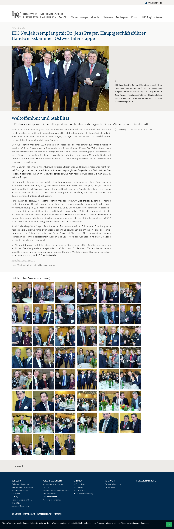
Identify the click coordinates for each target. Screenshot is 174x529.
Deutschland (110, 487)
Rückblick (47, 487)
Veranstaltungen (79, 17)
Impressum (29, 514)
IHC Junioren (79, 490)
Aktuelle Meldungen (20, 506)
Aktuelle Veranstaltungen (53, 484)
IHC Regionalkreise (152, 17)
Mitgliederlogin (155, 2)
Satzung (15, 496)
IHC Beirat (78, 487)
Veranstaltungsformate (52, 500)
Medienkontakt (49, 493)
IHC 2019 (16, 503)
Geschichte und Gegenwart (23, 487)
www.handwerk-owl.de (23, 260)
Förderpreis (122, 17)
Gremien (95, 17)
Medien (58, 514)
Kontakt (135, 17)
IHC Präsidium (80, 484)
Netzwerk (108, 17)
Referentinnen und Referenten (56, 490)
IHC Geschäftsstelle (20, 490)
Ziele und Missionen (20, 484)
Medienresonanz (50, 496)
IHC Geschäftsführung (83, 493)
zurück (19, 466)
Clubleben (16, 493)
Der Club (64, 17)
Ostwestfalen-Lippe (113, 484)
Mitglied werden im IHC (22, 500)
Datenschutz (44, 514)
